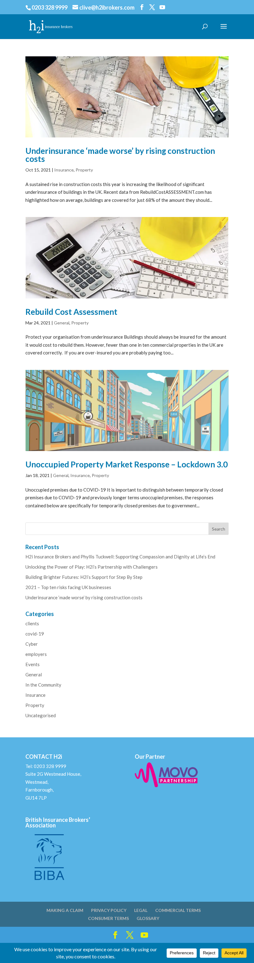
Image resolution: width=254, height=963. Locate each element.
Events (32, 664)
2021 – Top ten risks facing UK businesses (68, 587)
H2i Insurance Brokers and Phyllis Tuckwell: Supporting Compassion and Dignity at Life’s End (120, 556)
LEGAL (140, 910)
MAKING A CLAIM (64, 910)
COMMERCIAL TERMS (178, 910)
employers (36, 654)
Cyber (31, 644)
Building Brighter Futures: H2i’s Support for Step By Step (83, 577)
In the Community (43, 685)
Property (84, 169)
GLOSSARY (148, 918)
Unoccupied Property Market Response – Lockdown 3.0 (126, 464)
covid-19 (34, 633)
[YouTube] (162, 7)
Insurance (64, 169)
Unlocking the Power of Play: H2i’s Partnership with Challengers (91, 567)
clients (32, 623)
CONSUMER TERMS (108, 918)
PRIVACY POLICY (108, 910)
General (61, 322)
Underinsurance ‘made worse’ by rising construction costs (120, 155)
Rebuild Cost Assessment (71, 312)
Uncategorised (40, 715)
